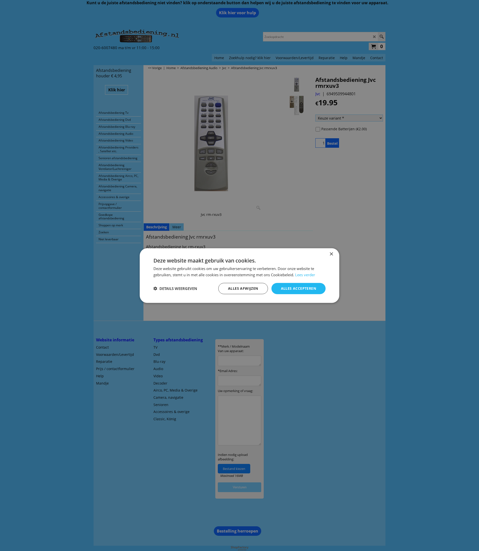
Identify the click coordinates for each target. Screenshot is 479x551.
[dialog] (239, 275)
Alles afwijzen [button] (243, 288)
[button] (175, 288)
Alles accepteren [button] (298, 288)
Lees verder (305, 274)
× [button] (331, 254)
